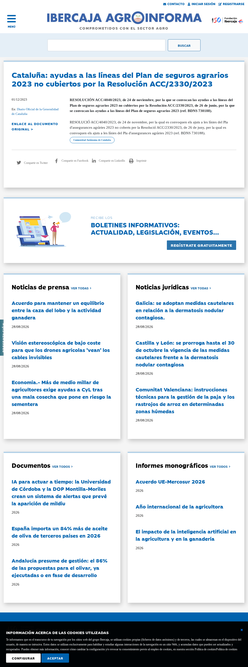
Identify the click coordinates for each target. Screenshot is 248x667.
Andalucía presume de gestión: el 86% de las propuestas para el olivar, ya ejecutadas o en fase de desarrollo (59, 568)
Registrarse (233, 3)
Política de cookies (226, 649)
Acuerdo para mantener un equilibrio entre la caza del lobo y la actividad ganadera (58, 310)
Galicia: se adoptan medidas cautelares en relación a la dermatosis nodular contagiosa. (185, 310)
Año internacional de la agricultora (179, 506)
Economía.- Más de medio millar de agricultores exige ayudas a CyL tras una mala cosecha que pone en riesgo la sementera (61, 392)
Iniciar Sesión (203, 3)
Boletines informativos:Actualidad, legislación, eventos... (155, 228)
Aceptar (55, 658)
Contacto (176, 3)
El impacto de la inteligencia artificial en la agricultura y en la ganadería (186, 535)
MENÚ (12, 26)
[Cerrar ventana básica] (242, 630)
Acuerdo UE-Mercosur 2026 (170, 481)
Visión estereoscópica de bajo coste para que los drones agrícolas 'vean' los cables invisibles (61, 350)
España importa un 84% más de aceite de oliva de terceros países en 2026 (60, 531)
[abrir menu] (11, 18)
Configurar (23, 658)
